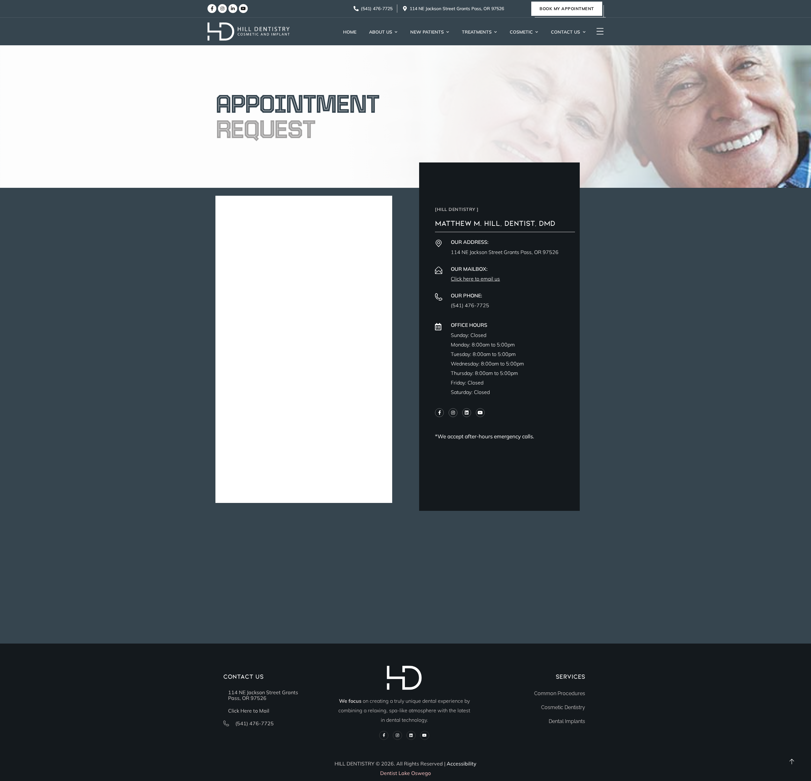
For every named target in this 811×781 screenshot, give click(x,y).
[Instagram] (222, 8)
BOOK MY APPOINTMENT (567, 8)
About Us (380, 32)
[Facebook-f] (212, 8)
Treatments (477, 32)
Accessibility (461, 763)
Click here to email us (475, 279)
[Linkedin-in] (232, 8)
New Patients (427, 32)
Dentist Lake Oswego (405, 773)
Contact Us (565, 32)
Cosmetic (521, 32)
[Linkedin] (466, 412)
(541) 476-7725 (470, 305)
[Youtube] (243, 8)
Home (349, 32)
